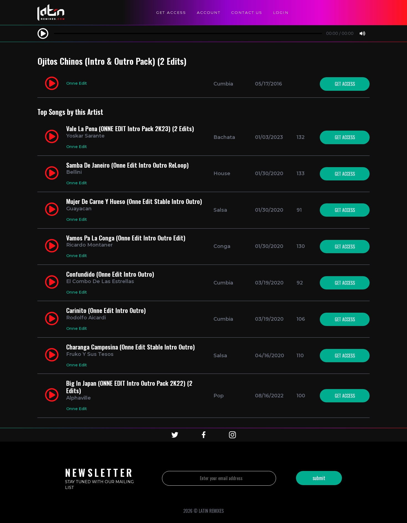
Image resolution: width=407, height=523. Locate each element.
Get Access (171, 12)
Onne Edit (76, 83)
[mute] (362, 33)
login (281, 12)
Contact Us (246, 12)
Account (208, 12)
